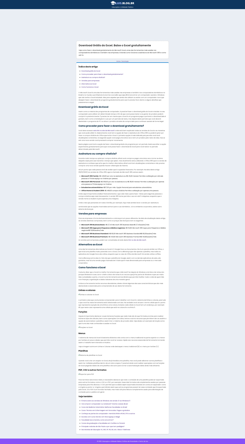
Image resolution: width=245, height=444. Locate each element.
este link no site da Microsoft (104, 130)
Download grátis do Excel (90, 71)
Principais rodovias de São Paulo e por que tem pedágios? (103, 426)
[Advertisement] (122, 23)
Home (118, 61)
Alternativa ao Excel (88, 84)
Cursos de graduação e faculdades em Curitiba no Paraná (103, 423)
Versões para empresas (90, 81)
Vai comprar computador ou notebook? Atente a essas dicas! (104, 404)
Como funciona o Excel (89, 87)
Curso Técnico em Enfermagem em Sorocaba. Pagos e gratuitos (105, 410)
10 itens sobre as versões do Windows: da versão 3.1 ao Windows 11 (105, 401)
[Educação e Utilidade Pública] (122, 5)
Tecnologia (125, 61)
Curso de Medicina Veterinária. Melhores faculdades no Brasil (104, 407)
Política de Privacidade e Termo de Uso (135, 441)
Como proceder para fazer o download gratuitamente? (102, 74)
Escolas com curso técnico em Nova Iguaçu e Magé (100, 417)
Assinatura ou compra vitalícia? (93, 77)
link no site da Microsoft (137, 240)
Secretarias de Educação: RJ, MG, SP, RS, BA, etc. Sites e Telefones (105, 430)
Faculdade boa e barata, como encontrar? (97, 420)
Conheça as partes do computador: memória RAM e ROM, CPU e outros (108, 413)
